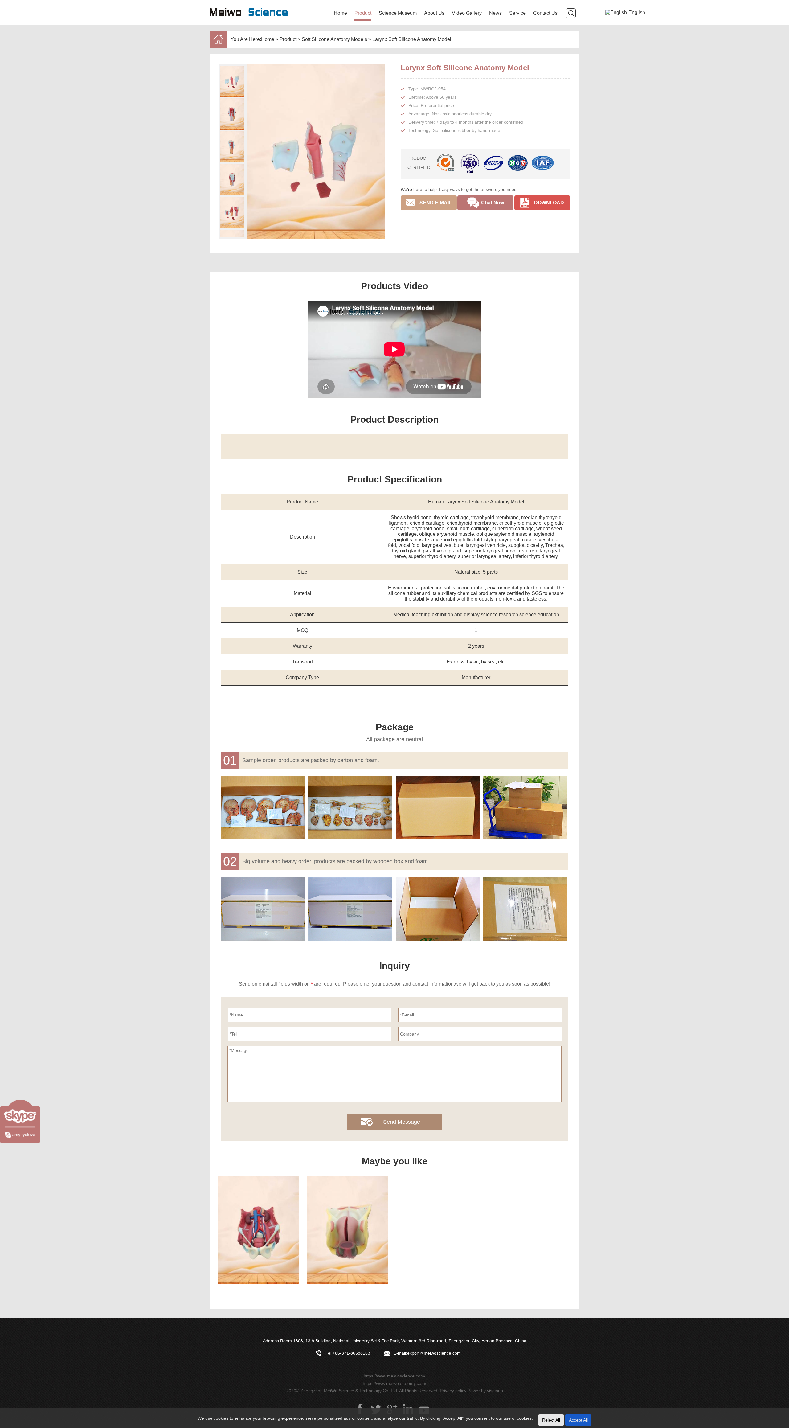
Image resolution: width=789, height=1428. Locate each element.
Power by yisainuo (485, 1390)
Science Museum (398, 13)
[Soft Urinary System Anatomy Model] (258, 1230)
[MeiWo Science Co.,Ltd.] (250, 20)
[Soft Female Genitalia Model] (347, 1230)
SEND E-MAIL (435, 202)
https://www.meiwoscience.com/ (394, 1375)
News (495, 13)
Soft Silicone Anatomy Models (334, 39)
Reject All (551, 1420)
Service (517, 13)
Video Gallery (467, 13)
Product (362, 13)
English (636, 12)
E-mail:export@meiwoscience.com (427, 1353)
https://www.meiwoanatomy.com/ (394, 1383)
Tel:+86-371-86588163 (348, 1353)
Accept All (578, 1420)
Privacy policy (453, 1390)
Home (340, 13)
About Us (434, 13)
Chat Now (492, 202)
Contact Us (545, 13)
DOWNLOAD (549, 202)
